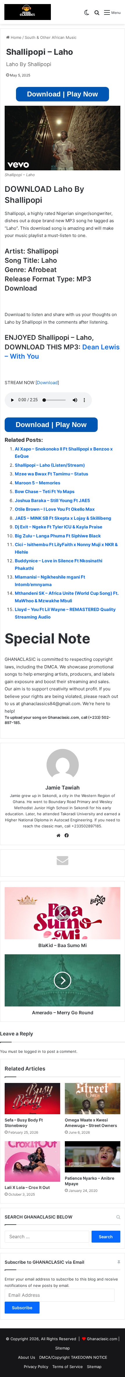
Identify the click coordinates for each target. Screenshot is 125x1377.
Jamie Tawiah (62, 788)
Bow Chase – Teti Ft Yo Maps (44, 491)
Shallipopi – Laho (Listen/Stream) (50, 465)
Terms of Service (67, 1366)
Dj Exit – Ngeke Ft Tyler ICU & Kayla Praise (58, 527)
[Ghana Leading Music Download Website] (27, 12)
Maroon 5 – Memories (37, 483)
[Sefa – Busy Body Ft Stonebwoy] (32, 1098)
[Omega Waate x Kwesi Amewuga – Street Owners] (92, 1098)
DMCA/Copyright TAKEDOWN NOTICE (73, 1357)
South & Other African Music (50, 37)
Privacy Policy (36, 1366)
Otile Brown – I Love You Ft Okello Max (55, 509)
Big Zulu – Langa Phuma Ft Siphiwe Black (58, 536)
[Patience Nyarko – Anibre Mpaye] (92, 1156)
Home (16, 37)
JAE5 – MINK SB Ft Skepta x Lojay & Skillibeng (63, 518)
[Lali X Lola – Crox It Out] (32, 1161)
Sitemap (62, 1348)
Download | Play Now (62, 94)
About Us (26, 1357)
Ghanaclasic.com (102, 1338)
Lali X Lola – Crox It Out (27, 1187)
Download (47, 382)
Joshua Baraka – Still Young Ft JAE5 (52, 500)
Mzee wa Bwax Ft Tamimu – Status (51, 474)
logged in (32, 1051)
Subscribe (22, 1307)
